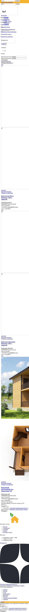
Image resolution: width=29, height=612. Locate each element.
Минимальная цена (6, 56)
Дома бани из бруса (6, 202)
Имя (2, 504)
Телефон (3, 506)
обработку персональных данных (19, 509)
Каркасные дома (5, 494)
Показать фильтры (6, 61)
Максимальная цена (6, 58)
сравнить (5, 599)
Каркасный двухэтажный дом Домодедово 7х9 (7, 489)
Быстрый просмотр (6, 191)
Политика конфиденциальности (8, 584)
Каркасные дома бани (7, 348)
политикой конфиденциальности (18, 508)
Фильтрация (4, 60)
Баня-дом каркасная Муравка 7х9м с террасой (8, 343)
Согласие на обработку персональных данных (12, 585)
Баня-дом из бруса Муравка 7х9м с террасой (7, 197)
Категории (4, 15)
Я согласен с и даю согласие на (14, 508)
